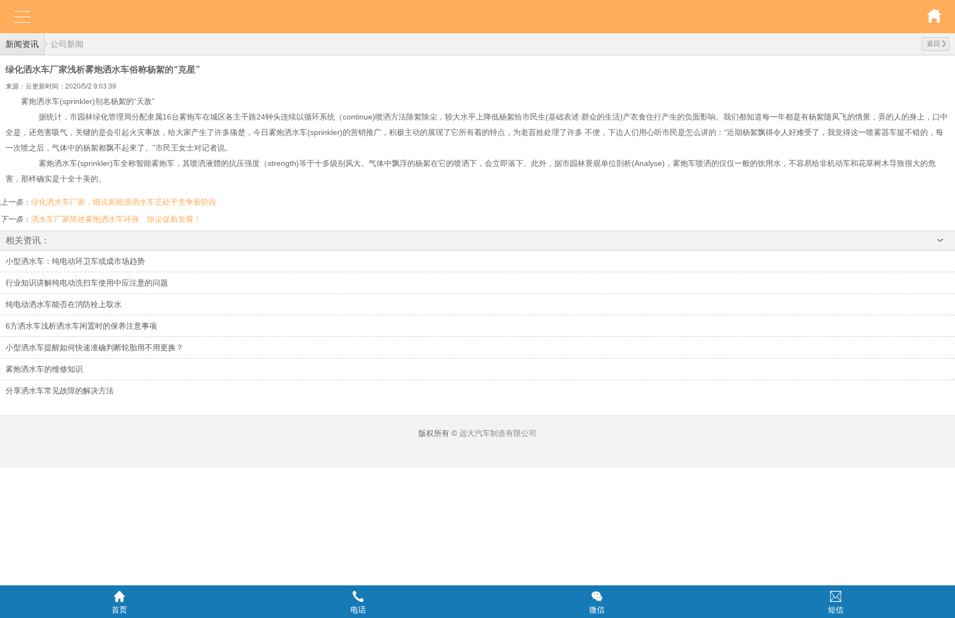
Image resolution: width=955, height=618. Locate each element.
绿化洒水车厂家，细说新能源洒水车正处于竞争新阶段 (124, 202)
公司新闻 (66, 44)
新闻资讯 (22, 44)
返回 (933, 44)
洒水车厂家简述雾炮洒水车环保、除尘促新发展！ (116, 219)
